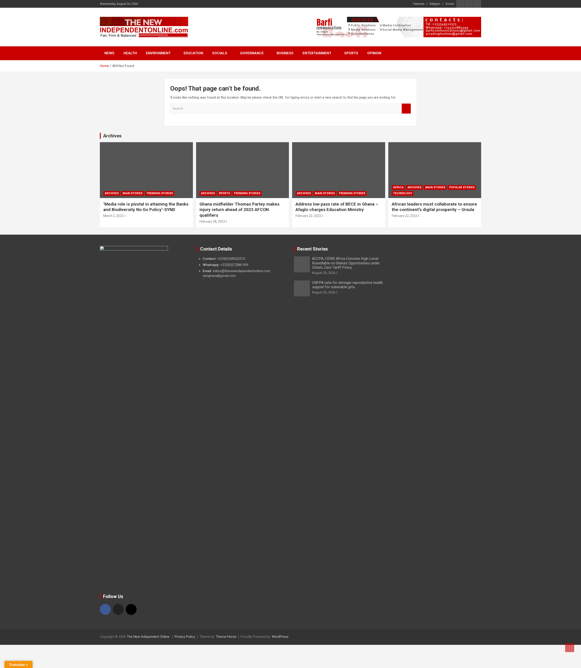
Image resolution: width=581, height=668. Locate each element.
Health (130, 53)
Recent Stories (312, 249)
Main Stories (133, 193)
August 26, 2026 (323, 273)
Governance (252, 53)
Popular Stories (462, 187)
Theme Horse (226, 637)
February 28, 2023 (212, 221)
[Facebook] (105, 609)
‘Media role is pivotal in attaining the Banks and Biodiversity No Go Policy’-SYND (145, 206)
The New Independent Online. (148, 637)
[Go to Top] (569, 647)
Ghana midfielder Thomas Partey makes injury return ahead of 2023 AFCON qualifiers (239, 209)
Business (285, 53)
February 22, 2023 (308, 216)
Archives (112, 136)
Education (193, 53)
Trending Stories (159, 193)
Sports (351, 53)
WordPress (280, 637)
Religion (435, 3)
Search (406, 109)
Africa (398, 187)
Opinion (374, 53)
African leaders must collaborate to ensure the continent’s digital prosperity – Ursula (434, 206)
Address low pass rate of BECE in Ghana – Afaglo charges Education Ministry (336, 206)
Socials (219, 53)
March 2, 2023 (113, 216)
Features (418, 3)
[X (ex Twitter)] (118, 609)
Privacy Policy (185, 637)
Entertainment (317, 53)
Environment (158, 53)
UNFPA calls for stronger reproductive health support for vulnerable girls (347, 285)
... (127, 216)
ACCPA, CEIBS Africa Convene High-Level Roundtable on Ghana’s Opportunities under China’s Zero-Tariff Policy (346, 262)
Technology (402, 193)
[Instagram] (131, 609)
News (109, 53)
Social (450, 3)
